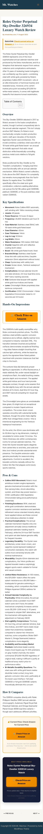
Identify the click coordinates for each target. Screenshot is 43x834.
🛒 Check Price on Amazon (21, 317)
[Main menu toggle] (38, 4)
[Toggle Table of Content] (19, 105)
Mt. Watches (10, 4)
